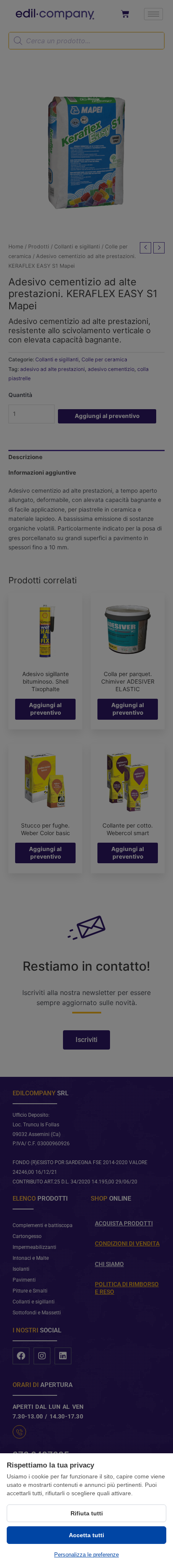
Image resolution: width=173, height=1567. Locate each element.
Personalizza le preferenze (86, 1554)
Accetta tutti (86, 1535)
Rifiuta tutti (87, 1513)
